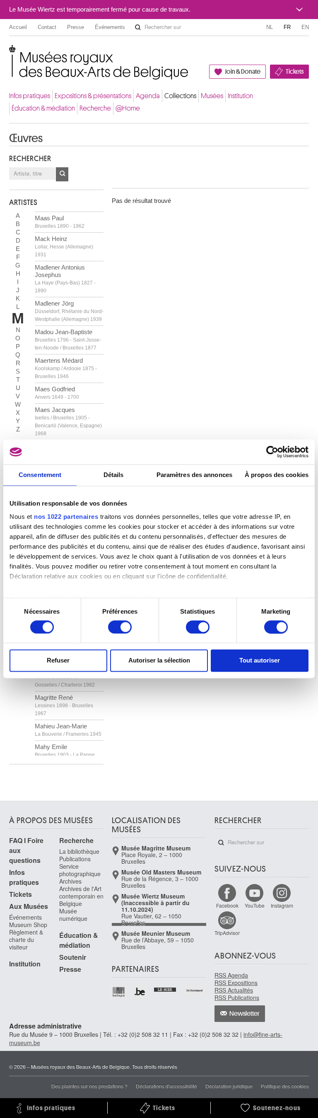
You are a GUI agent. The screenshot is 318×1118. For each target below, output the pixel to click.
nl (269, 27)
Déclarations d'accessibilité (166, 1085)
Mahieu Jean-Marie (68, 730)
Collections (180, 95)
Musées (212, 95)
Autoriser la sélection (159, 660)
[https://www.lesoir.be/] (165, 988)
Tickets (295, 71)
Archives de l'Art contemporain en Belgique (81, 896)
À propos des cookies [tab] (276, 474)
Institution (240, 95)
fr (287, 27)
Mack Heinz (64, 246)
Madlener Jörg (69, 311)
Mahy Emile (65, 754)
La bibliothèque (79, 851)
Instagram (282, 905)
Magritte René (64, 705)
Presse (75, 27)
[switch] (120, 627)
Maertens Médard (66, 368)
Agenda (148, 95)
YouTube (255, 905)
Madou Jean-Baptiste (68, 339)
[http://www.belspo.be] (119, 992)
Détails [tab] (114, 474)
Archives (70, 881)
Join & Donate (242, 71)
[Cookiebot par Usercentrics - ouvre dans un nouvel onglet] (272, 452)
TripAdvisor (227, 932)
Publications (75, 859)
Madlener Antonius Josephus (65, 279)
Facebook (227, 905)
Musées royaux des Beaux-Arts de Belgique (9, 53)
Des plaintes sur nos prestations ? (89, 1085)
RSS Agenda (231, 975)
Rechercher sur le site (138, 27)
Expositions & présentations (93, 95)
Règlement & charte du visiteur (26, 939)
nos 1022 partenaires (66, 516)
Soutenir (72, 957)
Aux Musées (28, 906)
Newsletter (244, 1013)
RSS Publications (236, 997)
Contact (47, 27)
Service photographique (80, 870)
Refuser (58, 660)
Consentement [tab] (40, 474)
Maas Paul (59, 221)
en (305, 27)
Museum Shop (28, 924)
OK (62, 174)
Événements (110, 27)
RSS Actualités (233, 990)
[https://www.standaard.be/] (194, 990)
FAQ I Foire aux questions (26, 850)
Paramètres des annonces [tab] (194, 474)
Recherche (95, 108)
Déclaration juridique (229, 1085)
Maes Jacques (68, 421)
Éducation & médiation (43, 108)
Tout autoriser (259, 660)
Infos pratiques (29, 95)
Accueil (18, 27)
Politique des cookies (285, 1085)
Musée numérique (73, 914)
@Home (128, 108)
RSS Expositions (236, 982)
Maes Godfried (57, 393)
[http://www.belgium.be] (140, 992)
